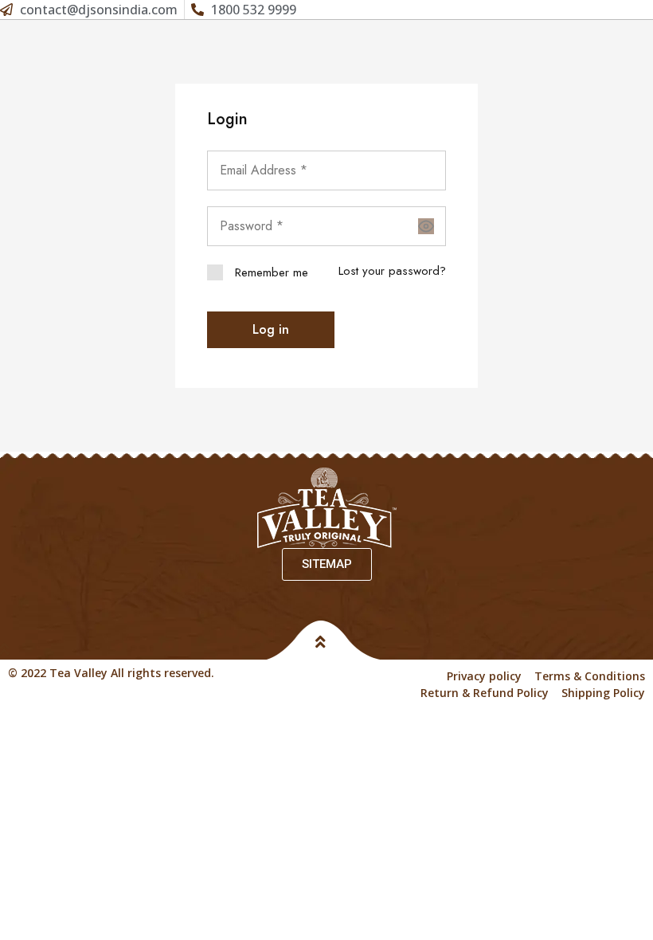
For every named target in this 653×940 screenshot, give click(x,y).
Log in (270, 329)
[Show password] (426, 226)
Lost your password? (392, 271)
